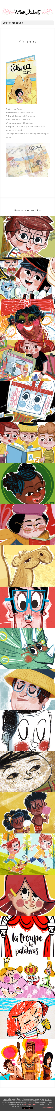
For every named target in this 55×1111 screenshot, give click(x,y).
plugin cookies (48, 1108)
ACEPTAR (27, 1108)
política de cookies (30, 1104)
